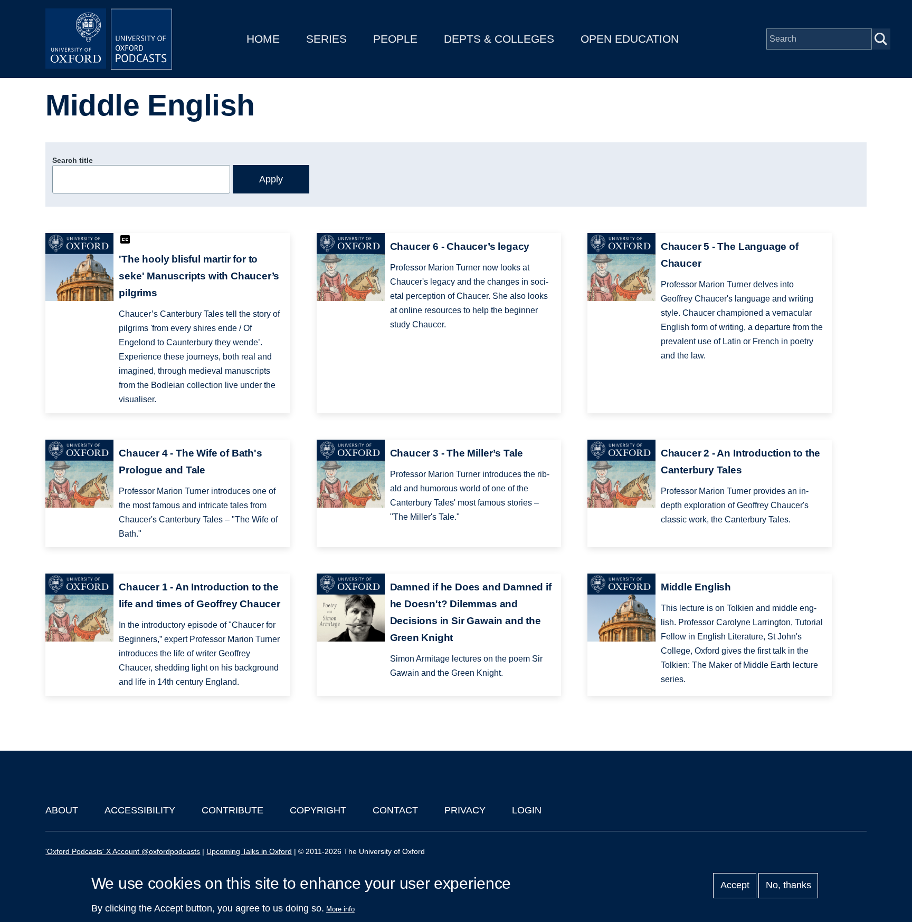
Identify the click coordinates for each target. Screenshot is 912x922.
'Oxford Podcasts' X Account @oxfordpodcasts (122, 851)
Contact (395, 810)
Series (326, 39)
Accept (734, 885)
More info (340, 909)
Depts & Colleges (499, 39)
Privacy (465, 810)
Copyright (318, 810)
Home (263, 39)
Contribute (232, 810)
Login (527, 810)
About (61, 810)
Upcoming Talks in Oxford (249, 851)
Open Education (630, 39)
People (395, 39)
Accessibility (139, 810)
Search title (72, 160)
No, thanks (788, 885)
